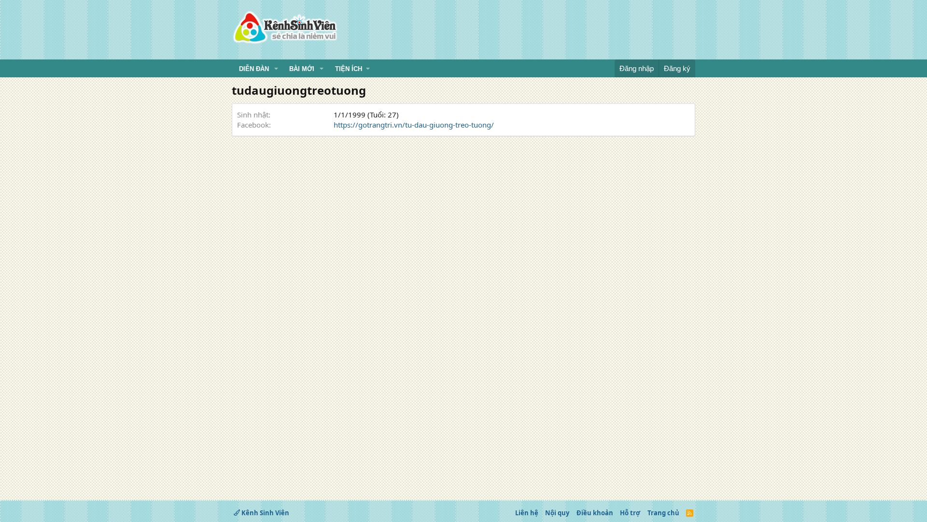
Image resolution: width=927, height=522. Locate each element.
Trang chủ (663, 512)
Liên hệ (526, 512)
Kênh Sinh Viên (264, 512)
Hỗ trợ (630, 512)
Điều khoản (594, 512)
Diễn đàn (254, 68)
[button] (276, 69)
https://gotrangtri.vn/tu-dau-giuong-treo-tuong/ (414, 125)
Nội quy (557, 512)
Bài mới (301, 68)
